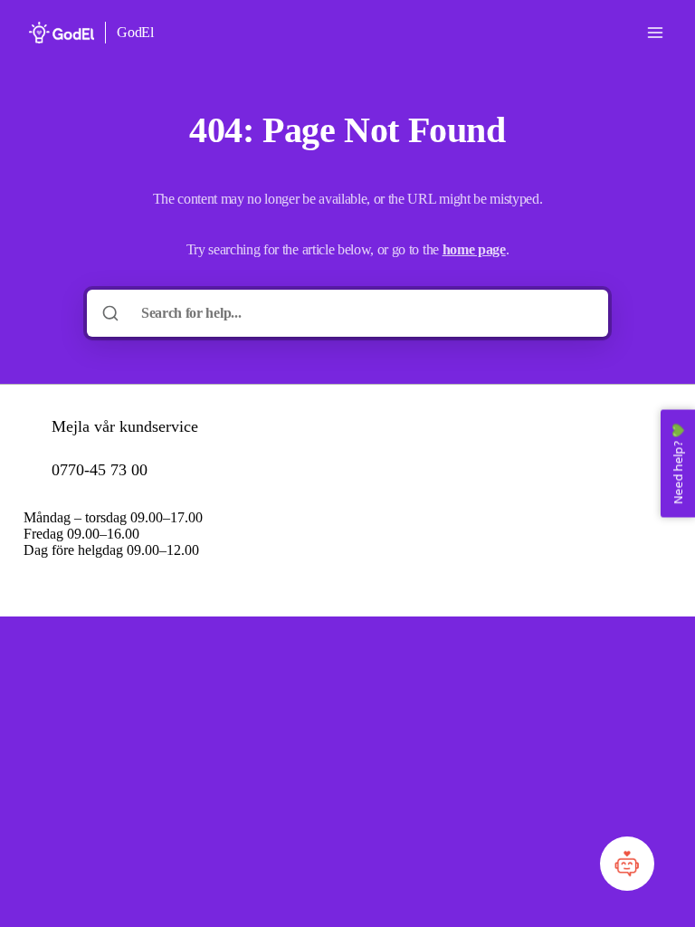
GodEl (135, 32)
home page (474, 249)
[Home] (61, 32)
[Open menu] (655, 32)
